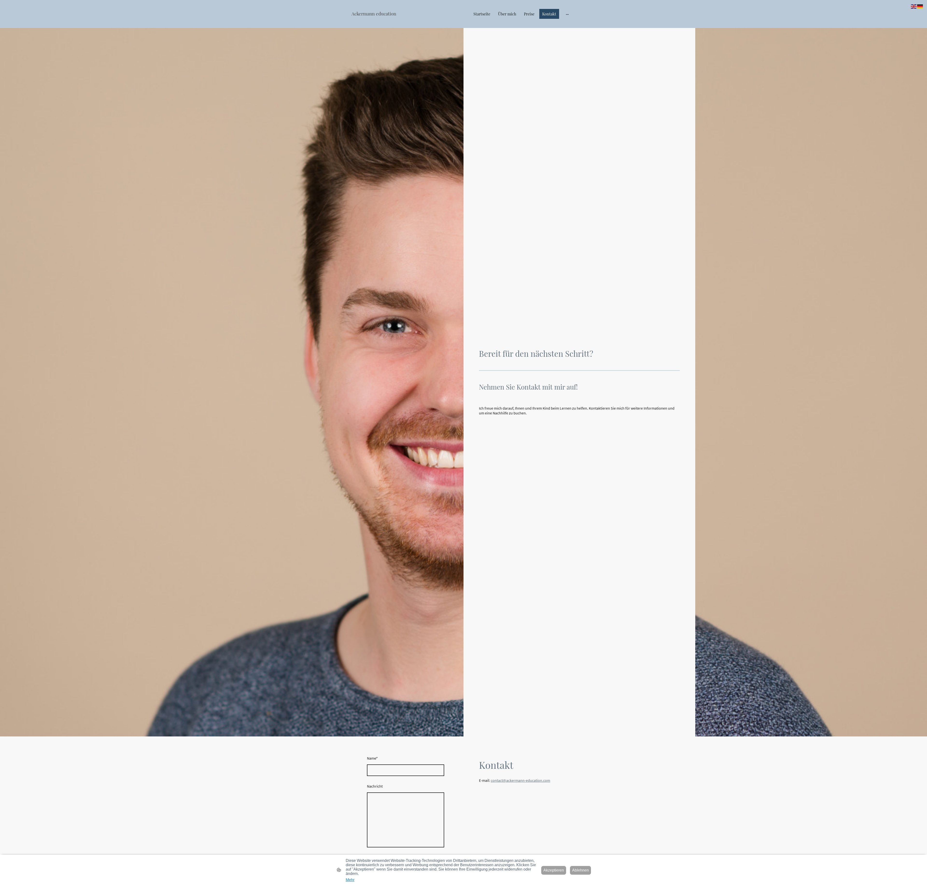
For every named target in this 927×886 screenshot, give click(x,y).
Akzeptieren (553, 870)
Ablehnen (580, 870)
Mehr (350, 880)
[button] (914, 6)
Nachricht (375, 786)
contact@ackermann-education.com (520, 780)
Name (372, 758)
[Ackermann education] (386, 21)
